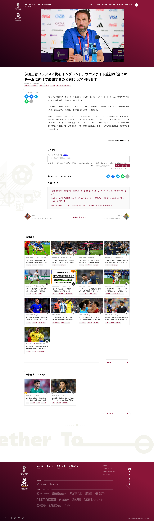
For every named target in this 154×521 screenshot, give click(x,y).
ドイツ (40, 294)
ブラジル (28, 322)
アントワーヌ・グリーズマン (63, 86)
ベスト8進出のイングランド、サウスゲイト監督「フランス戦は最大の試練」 (90, 261)
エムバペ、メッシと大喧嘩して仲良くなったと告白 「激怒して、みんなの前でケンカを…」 (90, 290)
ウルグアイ (61, 294)
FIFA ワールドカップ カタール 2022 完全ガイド (38, 5)
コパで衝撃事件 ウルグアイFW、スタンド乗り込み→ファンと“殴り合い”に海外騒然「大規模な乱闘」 (116, 290)
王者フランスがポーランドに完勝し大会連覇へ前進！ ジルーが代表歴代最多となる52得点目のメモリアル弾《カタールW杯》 (116, 261)
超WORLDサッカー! (39, 83)
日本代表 (104, 4)
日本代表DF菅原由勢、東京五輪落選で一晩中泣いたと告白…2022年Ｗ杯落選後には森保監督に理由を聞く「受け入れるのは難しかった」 (37, 399)
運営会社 (104, 466)
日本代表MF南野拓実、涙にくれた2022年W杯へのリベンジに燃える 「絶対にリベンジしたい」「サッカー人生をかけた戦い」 (63, 399)
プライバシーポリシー (108, 472)
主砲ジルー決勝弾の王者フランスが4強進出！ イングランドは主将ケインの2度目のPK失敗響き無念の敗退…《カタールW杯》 (63, 261)
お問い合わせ (106, 474)
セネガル (53, 86)
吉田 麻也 (118, 322)
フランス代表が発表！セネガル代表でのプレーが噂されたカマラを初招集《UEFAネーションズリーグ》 (37, 290)
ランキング (120, 4)
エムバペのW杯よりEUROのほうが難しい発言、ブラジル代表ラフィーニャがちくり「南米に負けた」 (37, 319)
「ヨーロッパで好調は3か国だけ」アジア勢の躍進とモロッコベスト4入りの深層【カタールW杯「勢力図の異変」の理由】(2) (37, 261)
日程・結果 (112, 4)
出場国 (98, 4)
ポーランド (114, 265)
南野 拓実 (65, 403)
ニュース (92, 4)
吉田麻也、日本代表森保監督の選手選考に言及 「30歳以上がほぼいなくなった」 (116, 319)
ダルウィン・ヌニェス (118, 294)
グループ (50, 467)
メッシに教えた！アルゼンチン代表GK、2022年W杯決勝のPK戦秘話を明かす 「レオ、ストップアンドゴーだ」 (63, 319)
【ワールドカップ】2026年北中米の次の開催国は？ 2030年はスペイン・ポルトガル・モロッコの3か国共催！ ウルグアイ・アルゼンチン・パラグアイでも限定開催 (63, 290)
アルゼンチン (69, 294)
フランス (27, 86)
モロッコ (28, 265)
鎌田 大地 (96, 322)
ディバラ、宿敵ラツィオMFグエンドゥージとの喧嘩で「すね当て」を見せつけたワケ (90, 319)
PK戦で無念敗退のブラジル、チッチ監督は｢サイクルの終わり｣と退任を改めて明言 (81, 205)
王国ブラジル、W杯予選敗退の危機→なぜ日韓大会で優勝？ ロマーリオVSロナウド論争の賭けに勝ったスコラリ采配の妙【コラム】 (37, 348)
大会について (129, 4)
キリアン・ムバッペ (44, 86)
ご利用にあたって (107, 469)
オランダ (43, 403)
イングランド (34, 86)
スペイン (55, 294)
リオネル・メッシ (83, 294)
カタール (35, 265)
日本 (107, 322)
